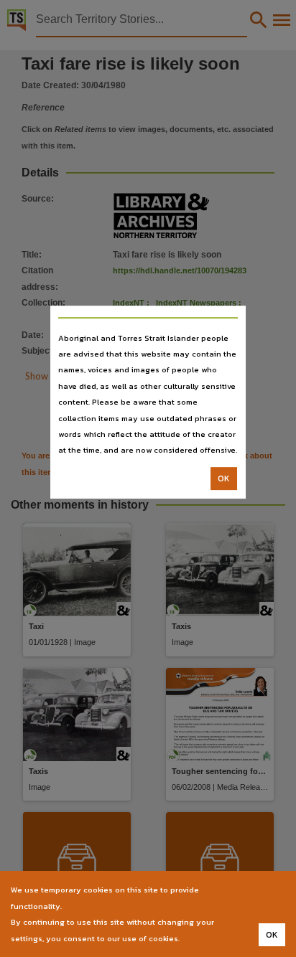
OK (224, 478)
